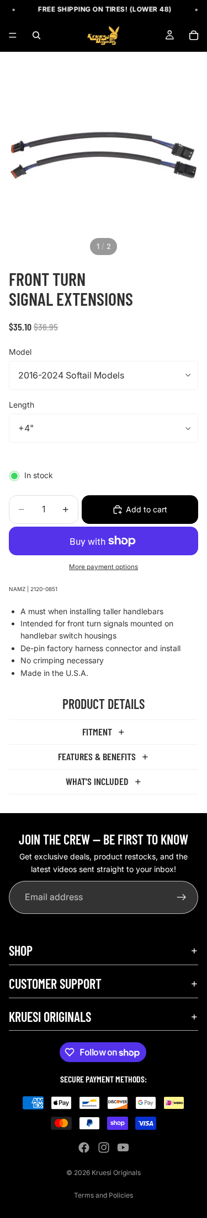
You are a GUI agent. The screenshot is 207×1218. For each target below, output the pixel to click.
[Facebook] (84, 1147)
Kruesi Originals (116, 1172)
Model (20, 351)
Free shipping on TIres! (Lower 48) (101, 9)
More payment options (103, 567)
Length (21, 404)
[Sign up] (181, 898)
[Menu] (12, 35)
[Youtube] (123, 1147)
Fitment (97, 732)
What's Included (97, 781)
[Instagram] (103, 1147)
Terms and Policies (103, 1195)
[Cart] (194, 35)
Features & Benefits (97, 756)
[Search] (36, 35)
